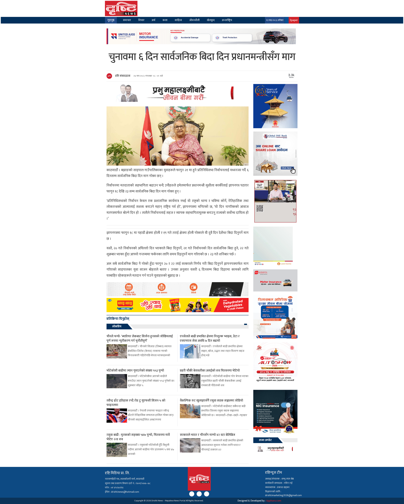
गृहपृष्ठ (110, 20)
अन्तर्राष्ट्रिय (227, 20)
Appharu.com (273, 501)
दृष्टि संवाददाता (122, 76)
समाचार (127, 20)
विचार (141, 20)
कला (165, 20)
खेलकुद (211, 20)
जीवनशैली (194, 20)
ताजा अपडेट (265, 440)
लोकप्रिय (116, 326)
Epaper (294, 20)
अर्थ (153, 20)
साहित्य (178, 20)
